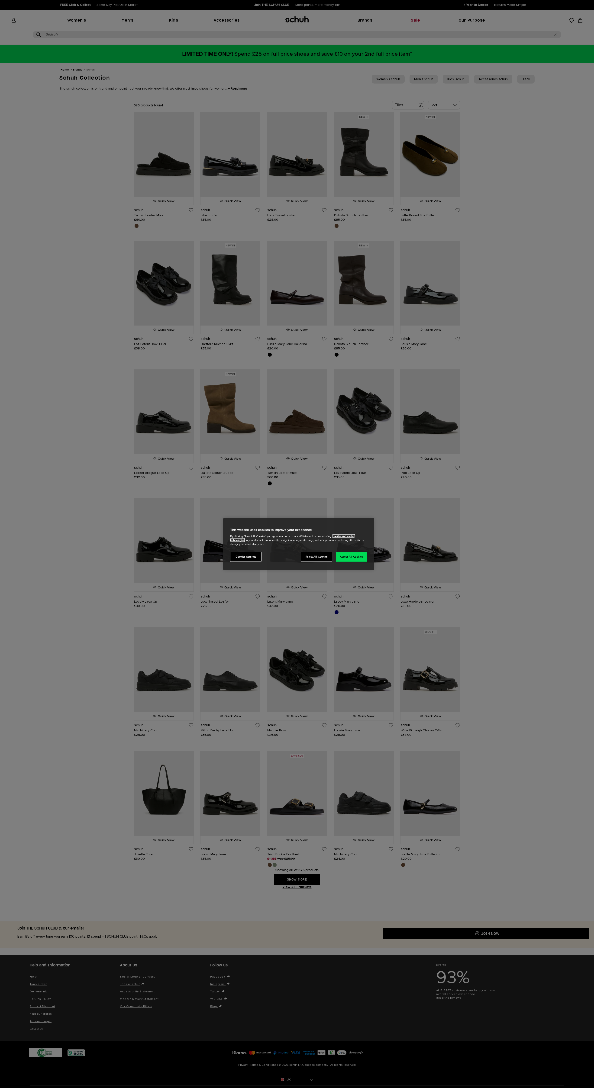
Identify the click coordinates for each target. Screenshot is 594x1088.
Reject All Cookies (317, 556)
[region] (298, 544)
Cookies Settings (246, 556)
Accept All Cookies (351, 556)
